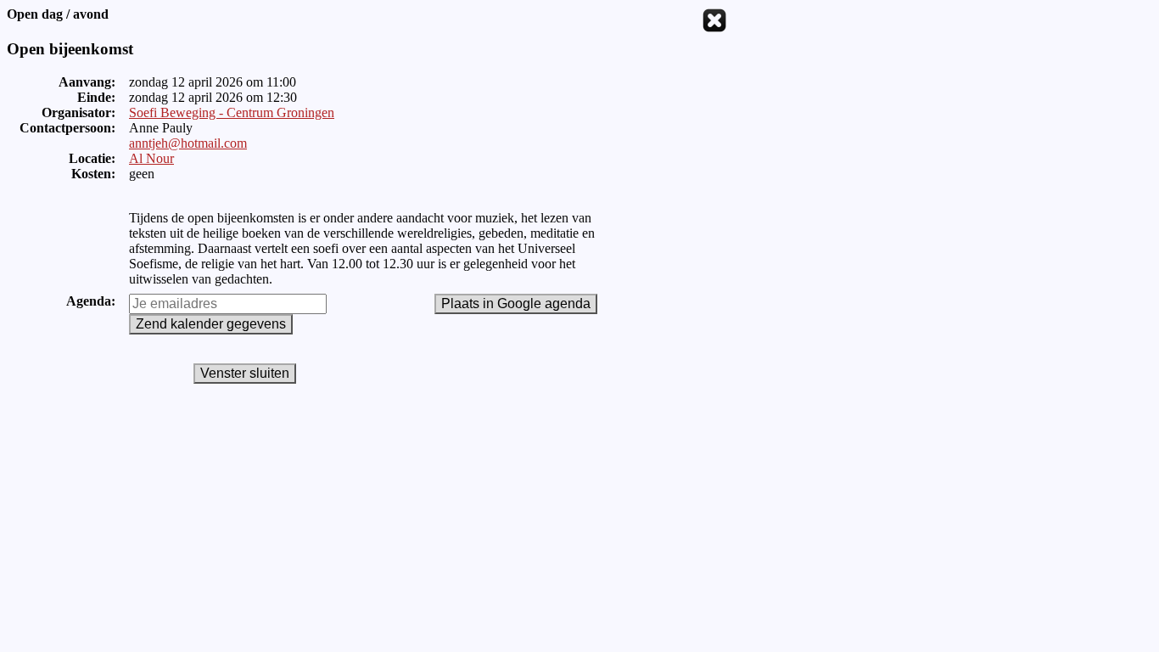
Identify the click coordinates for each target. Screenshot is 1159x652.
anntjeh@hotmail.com (188, 143)
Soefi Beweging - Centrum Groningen (231, 112)
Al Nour (151, 158)
